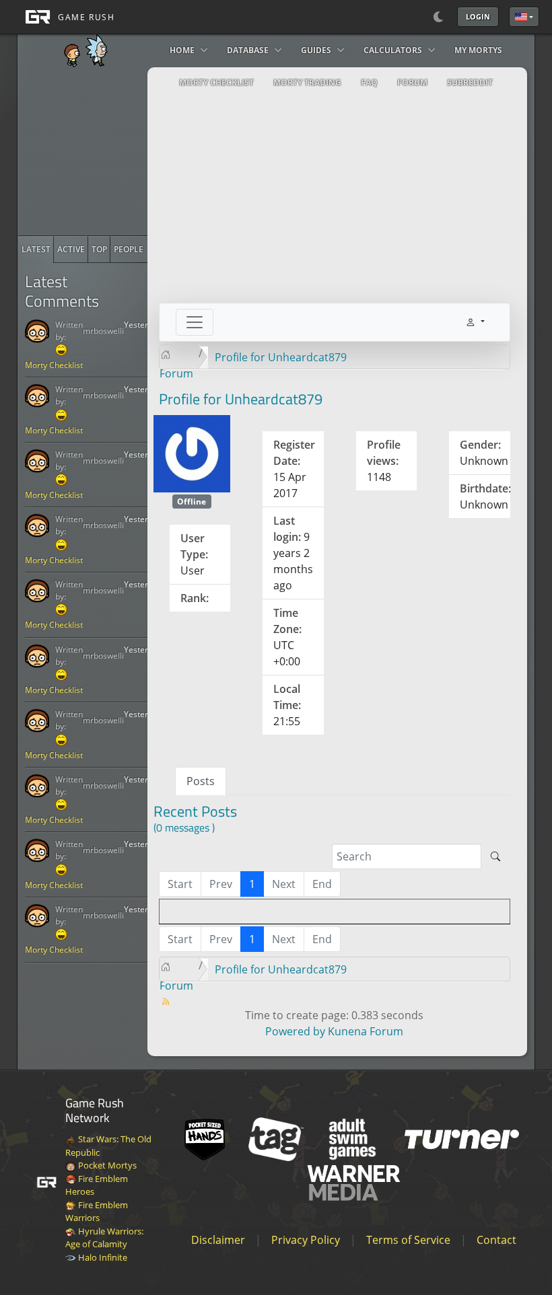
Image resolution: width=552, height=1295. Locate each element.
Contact (496, 1239)
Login (478, 16)
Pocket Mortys (106, 1165)
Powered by (295, 1031)
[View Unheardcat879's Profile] (192, 452)
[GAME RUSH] (66, 17)
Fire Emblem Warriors (96, 1211)
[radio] (36, 249)
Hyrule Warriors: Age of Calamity (104, 1238)
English (524, 17)
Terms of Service (408, 1239)
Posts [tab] (200, 781)
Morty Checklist (54, 365)
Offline (191, 501)
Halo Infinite (101, 1257)
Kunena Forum (365, 1031)
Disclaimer (218, 1239)
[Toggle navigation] (194, 322)
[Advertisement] (119, 151)
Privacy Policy (305, 1239)
